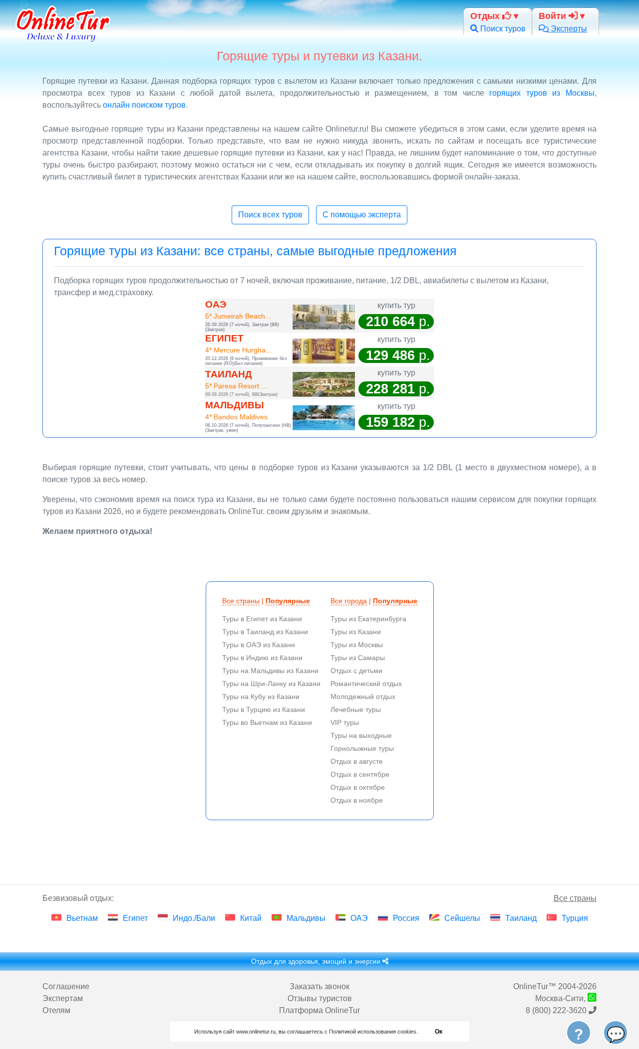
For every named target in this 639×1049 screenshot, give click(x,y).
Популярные (288, 601)
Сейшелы (462, 918)
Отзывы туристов (320, 998)
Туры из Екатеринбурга (368, 619)
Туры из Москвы (356, 645)
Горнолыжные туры (362, 748)
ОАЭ (359, 918)
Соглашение (65, 986)
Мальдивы (306, 918)
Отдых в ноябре (356, 800)
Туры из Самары (357, 658)
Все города (348, 601)
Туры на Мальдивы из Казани (270, 671)
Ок (438, 1031)
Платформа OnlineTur (319, 1010)
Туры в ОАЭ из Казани (258, 645)
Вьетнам (82, 918)
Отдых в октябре (357, 787)
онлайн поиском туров (144, 105)
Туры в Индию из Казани (262, 658)
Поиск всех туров (270, 214)
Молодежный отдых (362, 696)
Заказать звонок (319, 986)
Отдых (486, 15)
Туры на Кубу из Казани (261, 696)
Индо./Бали (194, 918)
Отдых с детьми (356, 671)
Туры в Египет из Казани (262, 619)
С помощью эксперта (361, 214)
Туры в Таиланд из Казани (265, 632)
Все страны (241, 601)
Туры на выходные (361, 735)
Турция (575, 918)
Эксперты (568, 28)
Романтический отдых (366, 684)
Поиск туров (502, 28)
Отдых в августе (356, 761)
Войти (554, 15)
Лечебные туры (355, 709)
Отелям (56, 1010)
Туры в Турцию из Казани (263, 709)
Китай (251, 918)
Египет (135, 918)
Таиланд (521, 918)
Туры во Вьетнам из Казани (267, 722)
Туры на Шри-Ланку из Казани (271, 684)
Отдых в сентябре (359, 774)
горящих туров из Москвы (542, 93)
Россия (406, 918)
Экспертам (62, 998)
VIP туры (344, 722)
